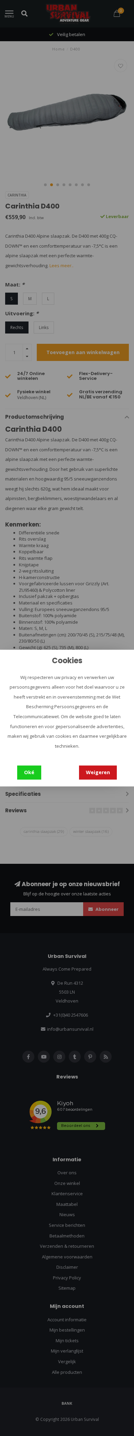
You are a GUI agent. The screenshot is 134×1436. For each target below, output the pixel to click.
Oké (29, 772)
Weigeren (98, 772)
